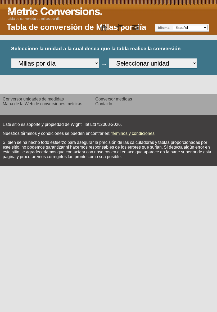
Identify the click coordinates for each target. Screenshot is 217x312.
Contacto (103, 104)
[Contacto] (135, 27)
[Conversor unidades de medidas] (103, 27)
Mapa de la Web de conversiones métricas (42, 104)
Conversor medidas (113, 99)
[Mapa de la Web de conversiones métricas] (119, 27)
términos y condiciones (133, 133)
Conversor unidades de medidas (33, 99)
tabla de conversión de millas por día (34, 19)
